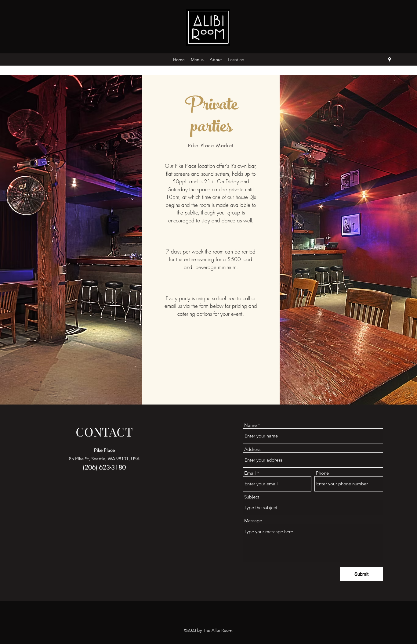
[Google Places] (389, 59)
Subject (251, 497)
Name (250, 425)
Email (250, 473)
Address (252, 449)
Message (253, 520)
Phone (322, 473)
